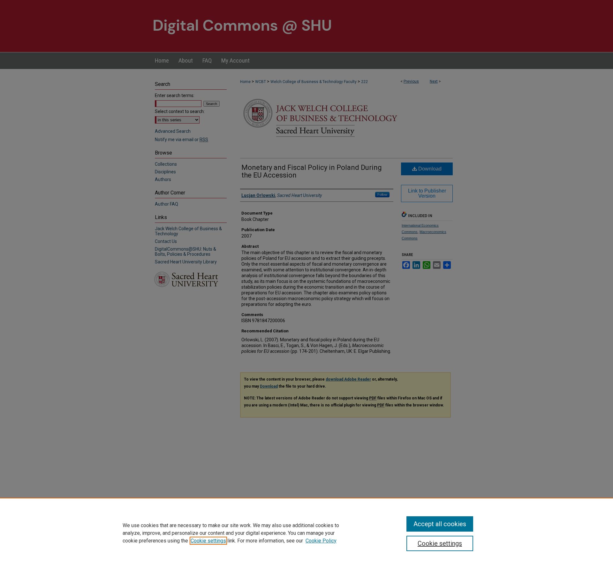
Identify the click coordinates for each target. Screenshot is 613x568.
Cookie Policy (321, 541)
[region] (306, 533)
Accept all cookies (439, 524)
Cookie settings (208, 541)
